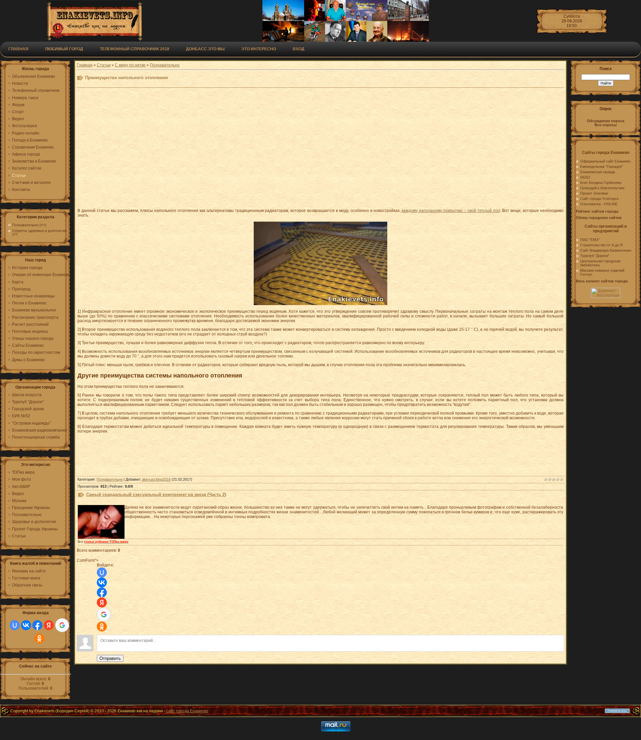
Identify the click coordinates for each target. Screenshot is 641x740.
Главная (18, 49)
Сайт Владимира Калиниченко (605, 250)
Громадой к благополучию (602, 188)
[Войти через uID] (15, 625)
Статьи (104, 65)
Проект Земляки (594, 193)
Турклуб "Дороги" (594, 256)
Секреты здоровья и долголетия (39, 231)
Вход (298, 49)
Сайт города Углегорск (599, 199)
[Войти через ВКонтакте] (26, 625)
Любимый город (64, 49)
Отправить (110, 658)
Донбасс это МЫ (205, 49)
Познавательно (25, 225)
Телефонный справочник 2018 (134, 49)
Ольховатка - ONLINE (599, 204)
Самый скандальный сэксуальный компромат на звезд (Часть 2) (156, 494)
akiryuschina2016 (156, 479)
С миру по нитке (130, 65)
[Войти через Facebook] (37, 625)
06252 (585, 177)
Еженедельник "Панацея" (601, 167)
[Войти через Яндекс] (49, 625)
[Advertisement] (241, 147)
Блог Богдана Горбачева (600, 183)
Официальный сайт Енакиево (605, 161)
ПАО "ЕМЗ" (590, 240)
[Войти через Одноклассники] (39, 639)
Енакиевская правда (597, 172)
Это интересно (258, 49)
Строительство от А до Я (601, 245)
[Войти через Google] (62, 625)
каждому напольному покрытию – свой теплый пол (451, 210)
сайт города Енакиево (187, 711)
